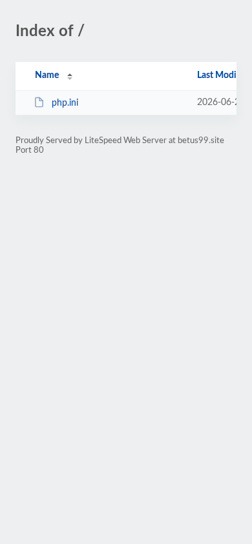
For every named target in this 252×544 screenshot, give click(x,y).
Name (47, 75)
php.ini (65, 103)
